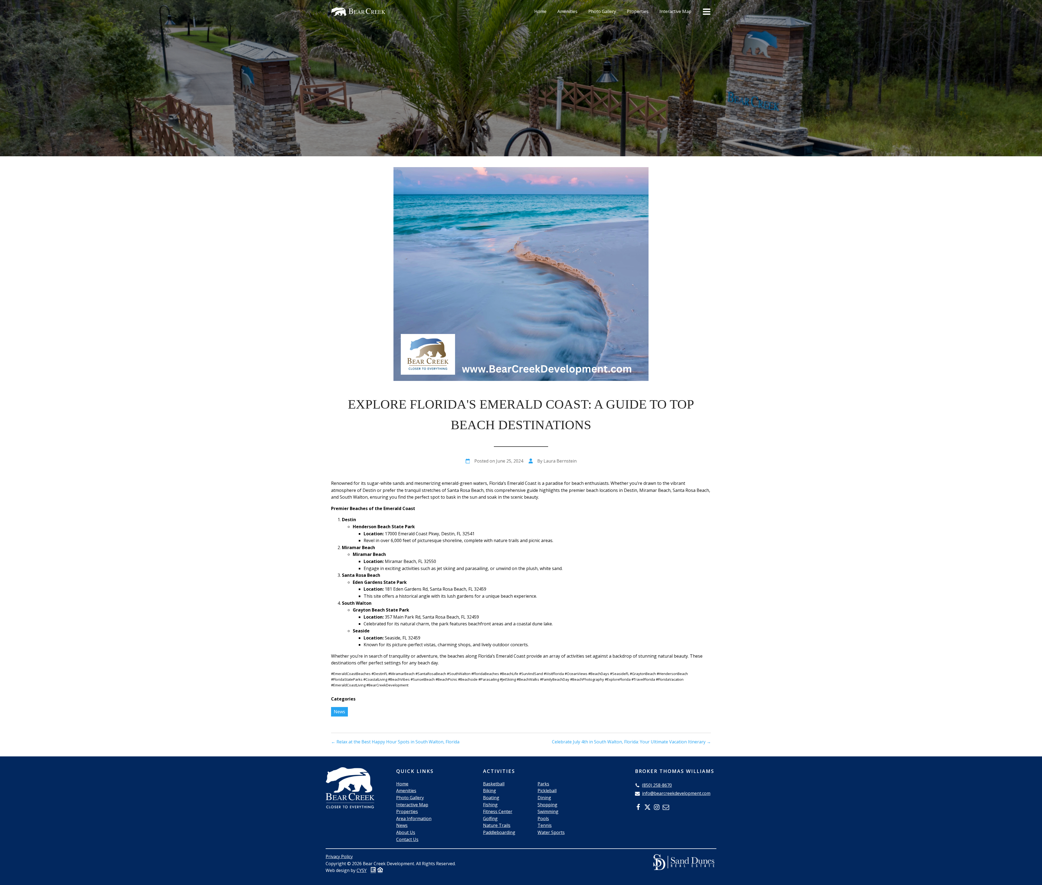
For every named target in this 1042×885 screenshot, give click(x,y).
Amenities (567, 11)
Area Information (413, 819)
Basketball (493, 784)
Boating (491, 798)
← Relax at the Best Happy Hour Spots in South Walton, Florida (395, 742)
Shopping (547, 805)
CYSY (362, 870)
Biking (489, 791)
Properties (638, 11)
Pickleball (547, 791)
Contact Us (407, 839)
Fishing (490, 805)
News (339, 712)
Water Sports (551, 832)
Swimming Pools (548, 815)
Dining (544, 798)
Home (540, 11)
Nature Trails (496, 825)
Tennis (545, 825)
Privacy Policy (339, 856)
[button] (653, 785)
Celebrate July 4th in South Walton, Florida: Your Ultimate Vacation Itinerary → (631, 742)
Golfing (490, 819)
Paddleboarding (499, 832)
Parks (543, 784)
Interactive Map (675, 11)
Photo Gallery (602, 11)
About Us (405, 832)
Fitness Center (497, 811)
